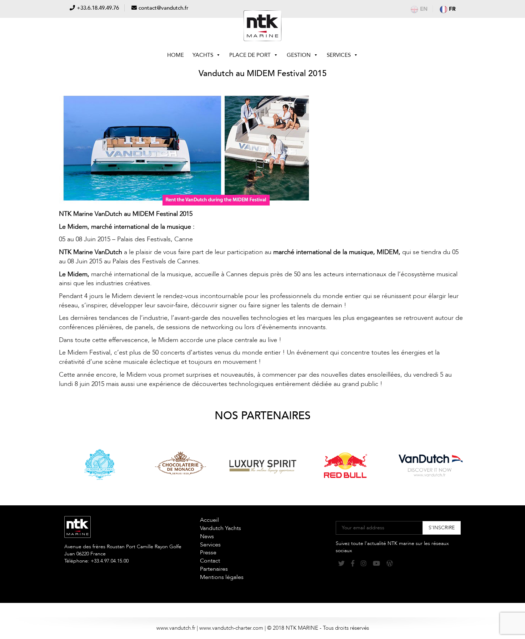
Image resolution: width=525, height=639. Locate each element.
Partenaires (214, 569)
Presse (208, 552)
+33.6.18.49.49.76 (98, 7)
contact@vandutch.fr (164, 7)
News (207, 536)
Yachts (202, 55)
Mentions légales (222, 577)
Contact (210, 561)
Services (339, 55)
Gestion (299, 55)
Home (175, 55)
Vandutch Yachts (220, 528)
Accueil (209, 520)
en (424, 9)
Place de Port (250, 55)
